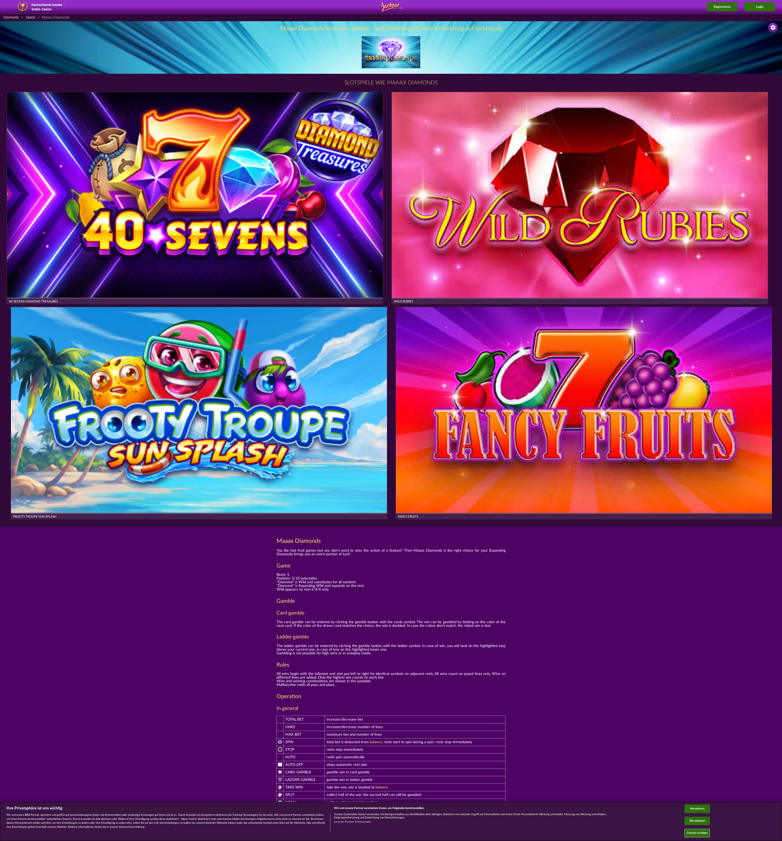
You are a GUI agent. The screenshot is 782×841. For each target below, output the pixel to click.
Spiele (31, 17)
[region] (391, 821)
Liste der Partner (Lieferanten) (352, 822)
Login (759, 6)
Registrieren (722, 6)
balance (376, 742)
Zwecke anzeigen (697, 833)
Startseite (11, 17)
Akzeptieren (697, 808)
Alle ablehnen (697, 821)
